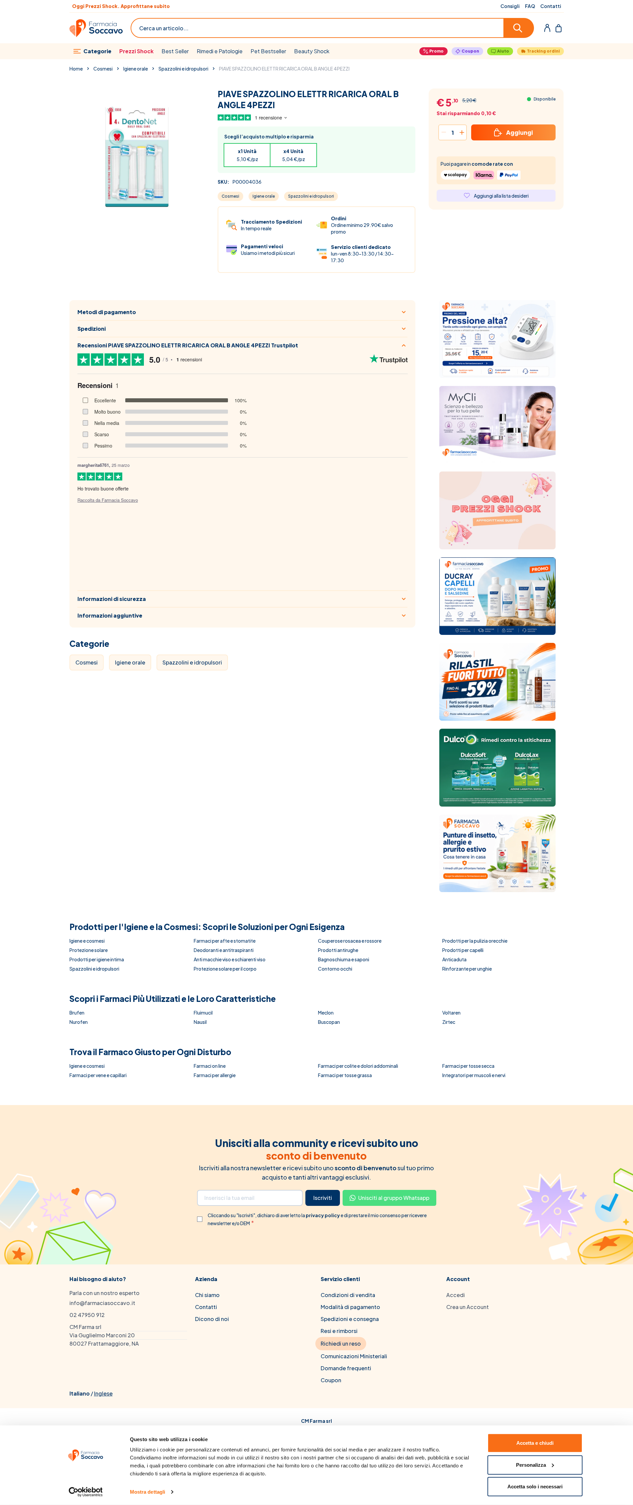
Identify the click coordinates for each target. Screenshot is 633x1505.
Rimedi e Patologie (220, 51)
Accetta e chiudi (535, 1443)
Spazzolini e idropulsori (183, 69)
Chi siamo (207, 1294)
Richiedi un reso (341, 1343)
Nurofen (78, 1022)
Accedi (455, 1294)
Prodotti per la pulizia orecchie (474, 941)
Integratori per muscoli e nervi (473, 1075)
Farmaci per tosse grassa (345, 1075)
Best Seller (175, 51)
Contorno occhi (335, 969)
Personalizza (531, 1464)
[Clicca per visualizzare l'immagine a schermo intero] (137, 156)
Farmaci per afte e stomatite (225, 941)
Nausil (200, 1022)
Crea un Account (467, 1306)
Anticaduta (454, 959)
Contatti (550, 6)
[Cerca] (519, 28)
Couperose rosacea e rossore (349, 941)
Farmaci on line (210, 1066)
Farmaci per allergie (215, 1075)
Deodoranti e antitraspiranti (224, 950)
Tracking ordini (543, 51)
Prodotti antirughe (338, 950)
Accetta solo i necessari (535, 1486)
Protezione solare (88, 950)
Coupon (470, 51)
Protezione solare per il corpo (225, 969)
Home (76, 69)
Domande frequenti (346, 1368)
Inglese (103, 1393)
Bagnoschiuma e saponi (343, 959)
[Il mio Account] (547, 28)
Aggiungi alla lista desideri (501, 196)
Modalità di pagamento (350, 1306)
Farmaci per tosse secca (468, 1066)
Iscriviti (322, 1197)
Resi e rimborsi (339, 1330)
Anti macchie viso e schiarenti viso (229, 959)
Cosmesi (103, 69)
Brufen (76, 1013)
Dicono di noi (212, 1318)
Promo (436, 51)
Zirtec (448, 1022)
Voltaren (451, 1013)
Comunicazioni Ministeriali (354, 1356)
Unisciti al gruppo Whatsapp (393, 1197)
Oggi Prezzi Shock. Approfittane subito (121, 6)
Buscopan (329, 1022)
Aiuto (503, 51)
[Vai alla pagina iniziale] (96, 28)
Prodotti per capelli (462, 950)
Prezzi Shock (136, 51)
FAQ (530, 6)
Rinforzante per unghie (467, 969)
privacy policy (323, 1215)
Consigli (510, 6)
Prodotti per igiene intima (96, 959)
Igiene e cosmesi (87, 941)
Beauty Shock (311, 51)
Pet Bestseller (268, 51)
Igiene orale (135, 69)
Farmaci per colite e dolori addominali (358, 1066)
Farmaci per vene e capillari (98, 1075)
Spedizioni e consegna (350, 1318)
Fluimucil (203, 1013)
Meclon (326, 1013)
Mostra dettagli (147, 1492)
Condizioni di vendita (348, 1294)
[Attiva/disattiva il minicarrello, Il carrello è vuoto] (558, 28)
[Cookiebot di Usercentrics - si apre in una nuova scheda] (85, 1492)
